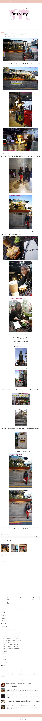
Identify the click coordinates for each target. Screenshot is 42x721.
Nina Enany (4, 36)
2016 (3, 620)
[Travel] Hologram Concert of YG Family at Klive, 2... (11, 646)
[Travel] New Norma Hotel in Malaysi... (13, 554)
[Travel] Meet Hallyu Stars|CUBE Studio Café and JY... (11, 632)
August (4, 653)
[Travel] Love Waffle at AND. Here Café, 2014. (10, 634)
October (4, 650)
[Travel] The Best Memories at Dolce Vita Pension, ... (11, 648)
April (4, 659)
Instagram (7, 599)
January (4, 663)
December (5, 624)
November (5, 626)
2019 (3, 615)
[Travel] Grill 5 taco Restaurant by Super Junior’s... (11, 636)
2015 (3, 621)
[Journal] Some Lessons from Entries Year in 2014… (11, 627)
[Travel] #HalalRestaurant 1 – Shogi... (4, 554)
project (3, 675)
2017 (3, 618)
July (3, 654)
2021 (3, 612)
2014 (3, 623)
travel (8, 534)
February (4, 662)
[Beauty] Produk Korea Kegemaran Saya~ (13, 689)
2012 (3, 666)
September (5, 651)
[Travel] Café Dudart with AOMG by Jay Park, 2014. (11, 638)
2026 (3, 611)
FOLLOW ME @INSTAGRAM (21, 717)
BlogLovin (33, 599)
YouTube (7, 603)
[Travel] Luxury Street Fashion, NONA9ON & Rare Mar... (12, 640)
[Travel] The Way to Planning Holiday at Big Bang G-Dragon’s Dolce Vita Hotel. (18, 683)
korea (3, 32)
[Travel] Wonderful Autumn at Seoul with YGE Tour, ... (11, 644)
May (4, 657)
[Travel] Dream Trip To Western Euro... (23, 554)
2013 (3, 665)
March (4, 660)
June (4, 656)
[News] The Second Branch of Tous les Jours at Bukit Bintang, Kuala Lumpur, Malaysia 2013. (21, 705)
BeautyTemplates (23, 719)
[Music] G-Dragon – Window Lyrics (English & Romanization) (15, 694)
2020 (3, 614)
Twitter (20, 599)
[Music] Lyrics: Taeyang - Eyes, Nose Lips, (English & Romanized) (16, 700)
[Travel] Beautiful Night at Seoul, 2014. (9, 642)
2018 (3, 617)
